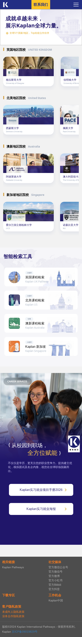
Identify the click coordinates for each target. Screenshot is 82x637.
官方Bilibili (55, 584)
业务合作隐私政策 (13, 616)
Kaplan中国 (56, 600)
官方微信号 (55, 571)
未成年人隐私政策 (13, 611)
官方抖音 (54, 589)
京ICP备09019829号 (24, 631)
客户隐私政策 (11, 606)
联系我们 (41, 5)
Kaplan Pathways (13, 567)
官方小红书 (55, 580)
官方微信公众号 (58, 567)
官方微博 (54, 576)
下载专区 (8, 595)
